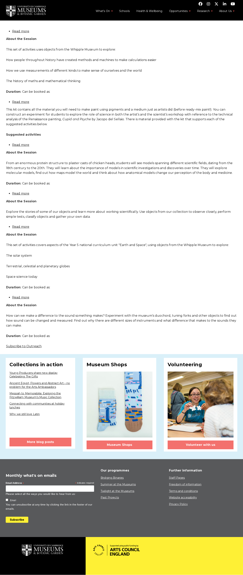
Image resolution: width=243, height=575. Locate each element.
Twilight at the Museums (117, 491)
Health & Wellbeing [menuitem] (149, 11)
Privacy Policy (178, 504)
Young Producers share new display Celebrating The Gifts (33, 374)
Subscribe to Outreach (24, 346)
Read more (20, 31)
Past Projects (110, 497)
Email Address (15, 483)
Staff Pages (177, 477)
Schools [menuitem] (124, 11)
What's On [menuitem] (101, 12)
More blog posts (40, 442)
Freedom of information (185, 484)
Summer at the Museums (118, 484)
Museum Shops (119, 445)
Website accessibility (183, 497)
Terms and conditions (183, 491)
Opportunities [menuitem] (176, 12)
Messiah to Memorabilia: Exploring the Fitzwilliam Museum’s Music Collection (35, 395)
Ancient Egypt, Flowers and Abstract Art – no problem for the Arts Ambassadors (39, 385)
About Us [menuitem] (223, 12)
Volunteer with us (200, 445)
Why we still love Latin (24, 414)
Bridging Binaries (112, 477)
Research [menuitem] (201, 12)
